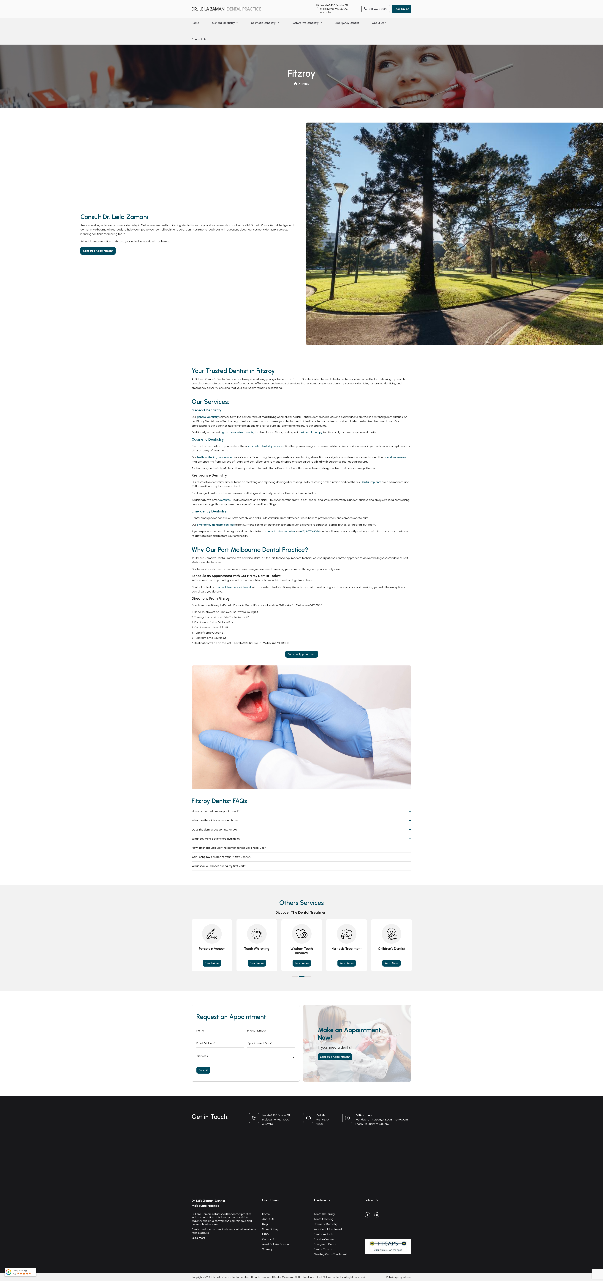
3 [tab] (308, 976)
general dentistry (208, 417)
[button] (236, 23)
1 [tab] (295, 976)
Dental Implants (391, 948)
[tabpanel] (212, 945)
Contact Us (199, 39)
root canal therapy (310, 432)
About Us (378, 23)
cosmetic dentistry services (265, 446)
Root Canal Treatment (328, 1229)
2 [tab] (301, 976)
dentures (225, 500)
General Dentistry (223, 23)
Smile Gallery (270, 1229)
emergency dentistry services (216, 524)
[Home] (295, 84)
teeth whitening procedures (214, 457)
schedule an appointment (234, 587)
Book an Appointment (302, 654)
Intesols (407, 1277)
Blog (265, 1224)
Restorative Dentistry (305, 23)
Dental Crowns (346, 948)
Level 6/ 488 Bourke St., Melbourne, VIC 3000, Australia (276, 1119)
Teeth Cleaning (323, 1219)
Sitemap (267, 1249)
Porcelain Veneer (324, 1239)
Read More (212, 963)
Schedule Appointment (98, 250)
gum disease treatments (237, 432)
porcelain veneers (395, 457)
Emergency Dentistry (209, 511)
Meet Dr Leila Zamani (275, 1244)
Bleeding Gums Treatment (330, 1254)
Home (195, 23)
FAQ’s (265, 1234)
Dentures (302, 948)
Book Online (401, 9)
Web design (392, 1277)
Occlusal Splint (256, 948)
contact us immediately (280, 531)
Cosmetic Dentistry (263, 23)
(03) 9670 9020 (377, 9)
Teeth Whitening (324, 1214)
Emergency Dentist (347, 23)
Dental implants (371, 482)
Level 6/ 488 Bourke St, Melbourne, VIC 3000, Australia (334, 8)
